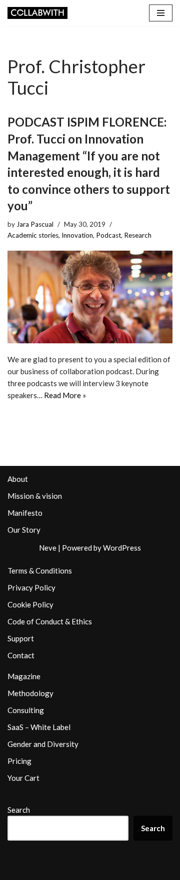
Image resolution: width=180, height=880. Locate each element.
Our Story (24, 529)
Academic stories (33, 235)
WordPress (122, 547)
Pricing (20, 760)
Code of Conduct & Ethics (50, 621)
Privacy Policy (32, 587)
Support (21, 638)
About (18, 478)
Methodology (31, 693)
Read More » (65, 395)
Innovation (77, 235)
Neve (47, 547)
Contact (21, 655)
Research (138, 235)
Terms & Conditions (40, 570)
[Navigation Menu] (160, 12)
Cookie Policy (31, 604)
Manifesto (25, 512)
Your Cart (24, 777)
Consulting (26, 710)
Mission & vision (35, 495)
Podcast (108, 235)
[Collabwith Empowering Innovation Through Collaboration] (38, 13)
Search (19, 809)
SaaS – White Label (39, 727)
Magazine (24, 676)
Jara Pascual (35, 224)
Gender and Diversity (43, 743)
